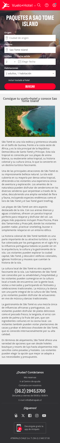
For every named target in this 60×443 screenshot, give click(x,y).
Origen (7, 32)
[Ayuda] (47, 5)
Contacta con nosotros (30, 385)
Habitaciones (11, 68)
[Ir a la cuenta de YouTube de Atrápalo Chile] (44, 416)
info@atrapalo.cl (33, 400)
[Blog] (16, 415)
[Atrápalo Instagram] (37, 416)
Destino (8, 44)
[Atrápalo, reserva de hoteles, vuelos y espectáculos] (5, 5)
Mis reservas (30, 377)
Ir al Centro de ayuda (30, 381)
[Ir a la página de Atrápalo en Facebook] (30, 416)
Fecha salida (23, 56)
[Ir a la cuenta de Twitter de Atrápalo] (23, 416)
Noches (8, 56)
